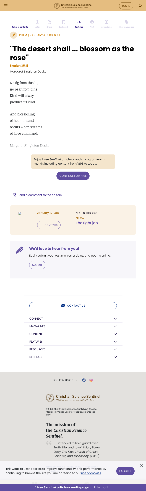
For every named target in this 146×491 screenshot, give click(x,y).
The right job (87, 222)
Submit (37, 265)
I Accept (125, 471)
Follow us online (66, 380)
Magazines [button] (37, 326)
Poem (23, 35)
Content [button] (35, 334)
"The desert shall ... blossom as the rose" (72, 53)
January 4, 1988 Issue (45, 35)
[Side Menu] (5, 5)
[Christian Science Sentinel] (73, 6)
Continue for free (73, 176)
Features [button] (36, 342)
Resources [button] (37, 349)
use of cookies (91, 473)
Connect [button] (36, 319)
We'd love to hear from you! (54, 248)
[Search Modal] (140, 5)
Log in (126, 6)
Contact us (76, 306)
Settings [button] (35, 357)
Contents (51, 225)
